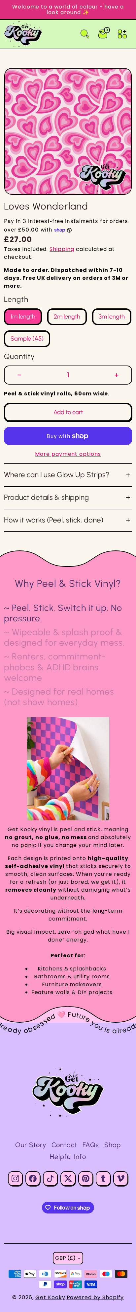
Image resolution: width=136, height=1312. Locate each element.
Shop (112, 1145)
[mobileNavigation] (122, 34)
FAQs (91, 1145)
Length (16, 299)
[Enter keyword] (85, 34)
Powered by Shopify (95, 1297)
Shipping (62, 249)
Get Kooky (50, 1297)
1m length (23, 317)
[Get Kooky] (68, 1092)
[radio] (23, 316)
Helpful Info (68, 1157)
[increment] (116, 375)
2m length (67, 317)
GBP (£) (65, 1258)
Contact (64, 1145)
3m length (112, 317)
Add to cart (68, 412)
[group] (68, 131)
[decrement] (19, 375)
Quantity (19, 356)
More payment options (68, 454)
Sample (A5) (27, 339)
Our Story (30, 1145)
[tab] (68, 613)
